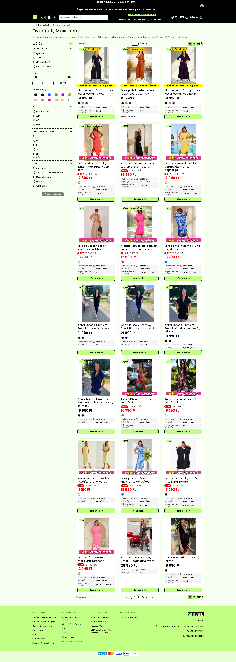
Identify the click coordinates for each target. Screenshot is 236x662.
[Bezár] (202, 5)
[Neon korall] (79, 182)
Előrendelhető (43, 62)
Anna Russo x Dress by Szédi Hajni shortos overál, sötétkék (95, 402)
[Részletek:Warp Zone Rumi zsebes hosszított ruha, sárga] (96, 457)
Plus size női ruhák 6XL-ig (43, 643)
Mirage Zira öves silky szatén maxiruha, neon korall (93, 167)
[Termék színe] (71, 90)
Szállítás (65, 633)
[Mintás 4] (166, 415)
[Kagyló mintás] (166, 262)
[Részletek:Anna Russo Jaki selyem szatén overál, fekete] (139, 142)
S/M (38, 115)
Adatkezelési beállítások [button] (72, 641)
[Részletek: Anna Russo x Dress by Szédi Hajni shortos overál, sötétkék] (96, 377)
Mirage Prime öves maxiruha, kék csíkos (135, 480)
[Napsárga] (166, 182)
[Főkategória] (33, 25)
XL (37, 149)
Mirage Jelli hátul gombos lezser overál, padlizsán (182, 91)
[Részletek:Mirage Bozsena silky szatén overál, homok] (96, 224)
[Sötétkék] (79, 337)
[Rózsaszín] (79, 573)
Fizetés (64, 628)
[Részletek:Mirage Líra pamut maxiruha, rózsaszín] (96, 536)
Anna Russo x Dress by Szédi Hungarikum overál (138, 559)
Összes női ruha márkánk (43, 626)
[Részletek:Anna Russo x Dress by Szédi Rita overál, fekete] (96, 303)
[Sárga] (79, 494)
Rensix (39, 181)
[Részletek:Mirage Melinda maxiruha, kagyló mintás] (183, 224)
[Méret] (71, 107)
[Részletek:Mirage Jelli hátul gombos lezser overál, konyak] (139, 65)
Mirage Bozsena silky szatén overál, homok (92, 247)
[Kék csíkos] (122, 494)
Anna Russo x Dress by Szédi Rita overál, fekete (93, 326)
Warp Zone (41, 185)
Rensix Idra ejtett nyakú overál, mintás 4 (180, 400)
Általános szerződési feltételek (70, 618)
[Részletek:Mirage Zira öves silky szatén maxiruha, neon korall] (96, 142)
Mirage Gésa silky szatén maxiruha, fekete (181, 480)
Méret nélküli (42, 111)
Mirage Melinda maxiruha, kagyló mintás (182, 247)
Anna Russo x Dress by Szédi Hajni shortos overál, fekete (182, 328)
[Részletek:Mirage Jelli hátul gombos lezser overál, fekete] (96, 65)
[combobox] (83, 17)
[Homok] (79, 262)
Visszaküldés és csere (100, 617)
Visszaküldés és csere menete (142, 14)
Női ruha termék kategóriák (44, 621)
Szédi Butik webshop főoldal (44, 617)
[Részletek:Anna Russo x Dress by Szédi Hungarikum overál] (139, 536)
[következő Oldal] (152, 44)
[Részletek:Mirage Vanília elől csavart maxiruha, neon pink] (139, 224)
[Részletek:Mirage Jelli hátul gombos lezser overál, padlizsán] (183, 65)
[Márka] (71, 163)
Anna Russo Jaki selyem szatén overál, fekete (137, 165)
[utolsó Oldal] (156, 44)
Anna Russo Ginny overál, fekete (181, 559)
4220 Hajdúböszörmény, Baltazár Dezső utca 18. (101, 631)
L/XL (38, 124)
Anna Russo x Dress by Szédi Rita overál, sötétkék (138, 326)
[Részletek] (96, 116)
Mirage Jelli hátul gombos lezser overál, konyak (139, 91)
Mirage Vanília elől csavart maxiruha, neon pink (139, 247)
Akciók (39, 57)
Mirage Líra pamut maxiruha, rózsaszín (90, 559)
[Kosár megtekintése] (201, 17)
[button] (36, 157)
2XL (37, 154)
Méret (82, 107)
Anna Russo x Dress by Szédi (49, 172)
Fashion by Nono (39, 639)
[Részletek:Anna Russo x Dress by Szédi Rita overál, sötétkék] (139, 303)
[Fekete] (79, 103)
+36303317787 (156, 20)
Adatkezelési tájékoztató (72, 624)
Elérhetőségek (68, 637)
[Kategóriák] (34, 17)
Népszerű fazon (43, 66)
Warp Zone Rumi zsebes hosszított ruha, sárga (93, 480)
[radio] (190, 44)
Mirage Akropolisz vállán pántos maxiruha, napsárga (181, 167)
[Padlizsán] (86, 103)
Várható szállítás (86, 186)
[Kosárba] (140, 199)
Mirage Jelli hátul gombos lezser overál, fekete (95, 91)
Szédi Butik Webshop (129, 617)
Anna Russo (41, 168)
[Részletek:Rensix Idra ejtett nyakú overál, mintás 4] (183, 377)
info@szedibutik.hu (99, 621)
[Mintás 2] (122, 415)
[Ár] (71, 73)
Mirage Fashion (43, 177)
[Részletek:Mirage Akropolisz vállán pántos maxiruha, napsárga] (183, 142)
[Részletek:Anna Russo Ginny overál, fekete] (183, 536)
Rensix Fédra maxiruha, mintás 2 (137, 400)
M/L (38, 120)
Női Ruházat (43, 25)
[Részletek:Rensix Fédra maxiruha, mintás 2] (139, 377)
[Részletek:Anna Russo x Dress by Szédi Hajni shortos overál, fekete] (183, 303)
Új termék (41, 53)
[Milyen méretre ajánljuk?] (71, 131)
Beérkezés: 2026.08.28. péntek (96, 85)
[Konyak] (83, 103)
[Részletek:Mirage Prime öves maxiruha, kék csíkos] (139, 457)
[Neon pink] (122, 262)
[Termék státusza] (71, 48)
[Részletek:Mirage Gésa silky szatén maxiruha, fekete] (183, 457)
